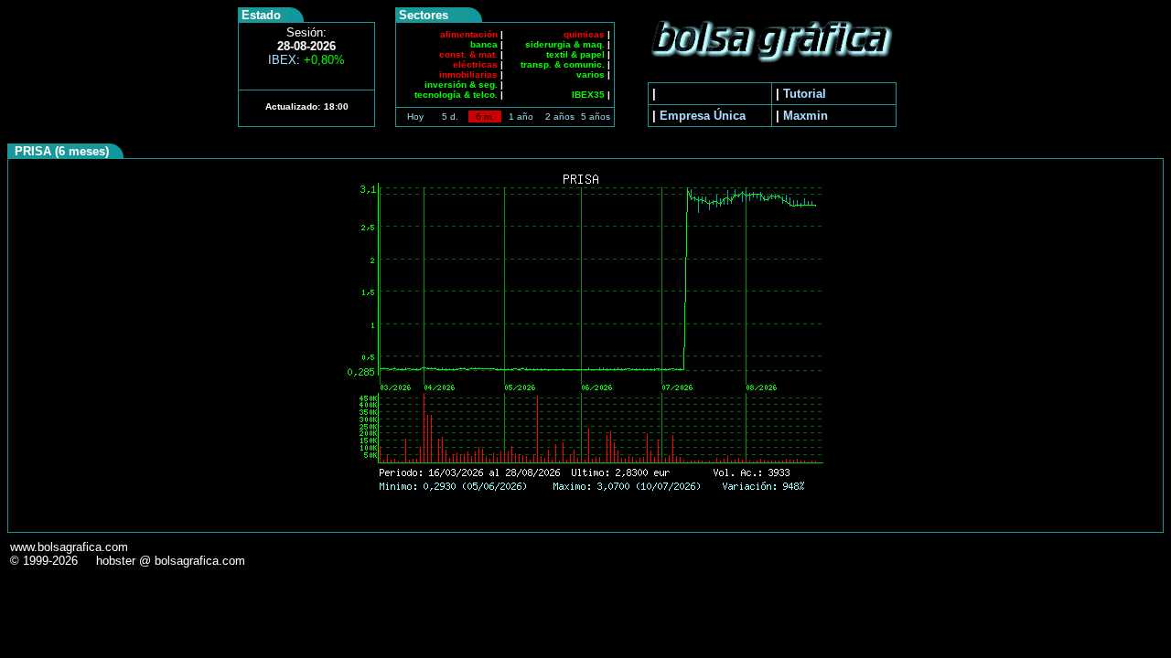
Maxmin (805, 115)
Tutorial (804, 94)
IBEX (306, 60)
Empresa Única (703, 115)
